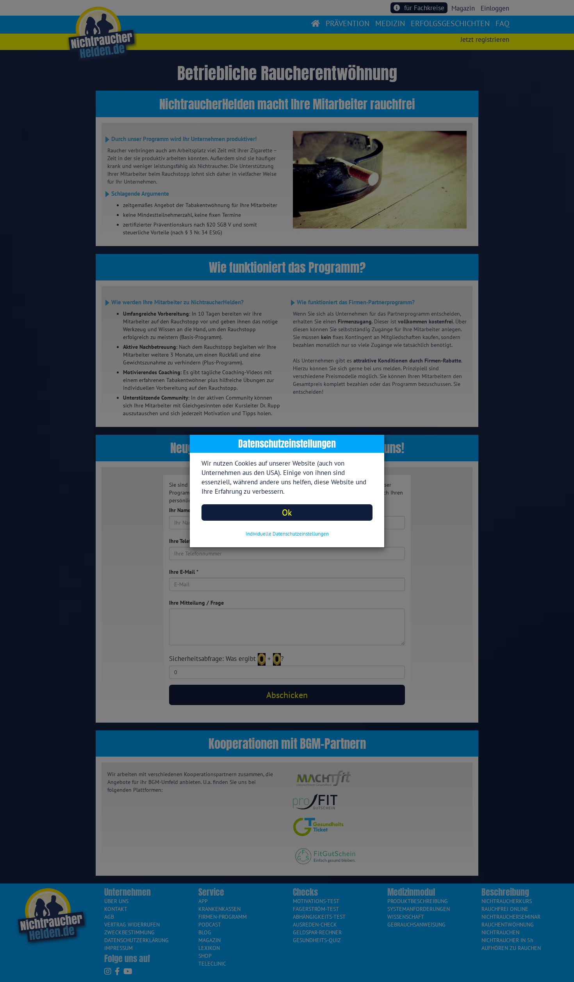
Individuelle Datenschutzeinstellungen (287, 533)
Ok (287, 512)
